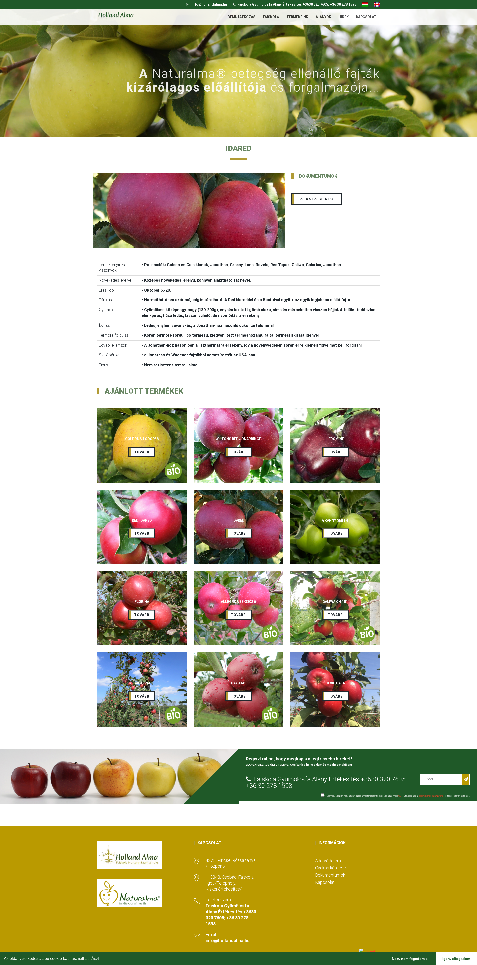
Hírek (344, 17)
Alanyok (323, 17)
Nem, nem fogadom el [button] (410, 959)
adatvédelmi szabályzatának (431, 796)
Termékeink (297, 17)
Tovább (141, 452)
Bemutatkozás (241, 17)
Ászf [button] (95, 958)
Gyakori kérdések (331, 867)
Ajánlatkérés (316, 199)
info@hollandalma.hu (209, 4)
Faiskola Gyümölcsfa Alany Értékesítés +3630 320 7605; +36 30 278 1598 (296, 4)
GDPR (401, 796)
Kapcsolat (366, 17)
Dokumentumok (330, 875)
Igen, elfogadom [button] (456, 959)
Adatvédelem (328, 860)
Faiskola (271, 17)
